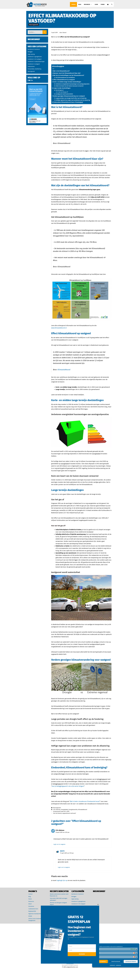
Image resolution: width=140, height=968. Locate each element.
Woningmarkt (33, 24)
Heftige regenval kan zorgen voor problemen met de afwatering (73, 100)
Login (96, 4)
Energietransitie (73, 809)
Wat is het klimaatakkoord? (61, 71)
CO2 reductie (56, 809)
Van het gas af (59, 90)
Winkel (30, 916)
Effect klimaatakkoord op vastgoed (64, 79)
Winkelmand (70, 963)
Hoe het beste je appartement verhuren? (64, 813)
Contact (30, 894)
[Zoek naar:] (35, 32)
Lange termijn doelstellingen (62, 88)
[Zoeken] (45, 32)
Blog (79, 4)
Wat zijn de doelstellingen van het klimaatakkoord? (68, 75)
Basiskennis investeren (34, 49)
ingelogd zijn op (62, 880)
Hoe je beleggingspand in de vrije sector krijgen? (68, 786)
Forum (102, 4)
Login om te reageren (59, 844)
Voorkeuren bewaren (130, 961)
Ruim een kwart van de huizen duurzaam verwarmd (69, 86)
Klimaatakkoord (64, 370)
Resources (87, 4)
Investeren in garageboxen (35, 56)
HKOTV (62, 851)
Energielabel (64, 809)
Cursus (73, 4)
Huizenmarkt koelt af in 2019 (61, 811)
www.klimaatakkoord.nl (59, 328)
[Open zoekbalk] (112, 4)
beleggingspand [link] (102, 779)
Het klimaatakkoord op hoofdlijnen (65, 77)
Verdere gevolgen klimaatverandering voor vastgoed (69, 96)
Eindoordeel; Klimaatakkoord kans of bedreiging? (68, 102)
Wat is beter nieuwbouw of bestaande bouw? (85, 801)
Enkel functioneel (115, 961)
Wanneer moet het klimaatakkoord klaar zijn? (67, 73)
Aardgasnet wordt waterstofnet (64, 94)
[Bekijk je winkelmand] (108, 4)
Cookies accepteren (101, 961)
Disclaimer (31, 906)
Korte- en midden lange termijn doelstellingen (67, 82)
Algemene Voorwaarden (34, 913)
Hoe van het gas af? (63, 92)
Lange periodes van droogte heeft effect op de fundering (71, 98)
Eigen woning (31, 54)
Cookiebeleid (112, 965)
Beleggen (30, 51)
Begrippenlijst (32, 911)
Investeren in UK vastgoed (34, 59)
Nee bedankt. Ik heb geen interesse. (70, 965)
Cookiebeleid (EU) (33, 908)
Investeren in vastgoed (34, 64)
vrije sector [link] (76, 784)
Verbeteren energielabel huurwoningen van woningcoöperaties (73, 84)
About (30, 904)
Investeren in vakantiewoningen (36, 61)
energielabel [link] (96, 454)
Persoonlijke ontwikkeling (34, 69)
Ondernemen (31, 66)
